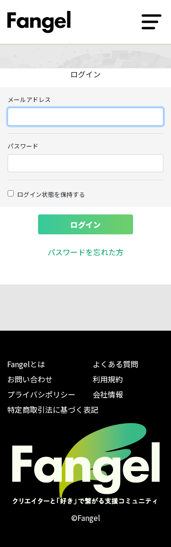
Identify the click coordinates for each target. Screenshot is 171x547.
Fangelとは (26, 364)
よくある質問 (115, 364)
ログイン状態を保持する (51, 194)
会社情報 (108, 394)
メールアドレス (29, 99)
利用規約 (108, 379)
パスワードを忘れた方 (86, 252)
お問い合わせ (30, 379)
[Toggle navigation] (151, 22)
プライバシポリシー (41, 394)
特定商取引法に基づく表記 (52, 409)
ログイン (85, 224)
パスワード (23, 145)
